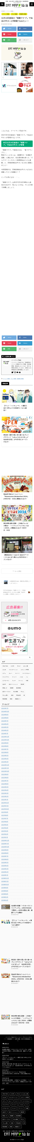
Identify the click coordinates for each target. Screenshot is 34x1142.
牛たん (22, 691)
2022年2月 (4, 796)
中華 (27, 680)
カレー (10, 673)
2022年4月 (4, 790)
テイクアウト (6, 677)
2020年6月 (4, 859)
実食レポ (5, 688)
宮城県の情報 (20, 378)
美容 (12, 695)
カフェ (4, 673)
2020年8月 (4, 853)
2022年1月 (4, 799)
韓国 (11, 699)
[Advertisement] (17, 109)
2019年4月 (4, 900)
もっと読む (18, 571)
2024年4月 (4, 724)
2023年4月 (4, 759)
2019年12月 (5, 878)
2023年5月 (4, 755)
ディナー (14, 677)
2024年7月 (4, 721)
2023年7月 (4, 749)
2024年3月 (4, 727)
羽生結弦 (18, 695)
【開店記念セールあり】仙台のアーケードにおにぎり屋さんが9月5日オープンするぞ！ (16, 557)
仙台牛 (4, 684)
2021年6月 (4, 821)
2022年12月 (5, 765)
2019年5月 (4, 897)
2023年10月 (5, 740)
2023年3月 (4, 762)
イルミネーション (13, 669)
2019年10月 (5, 884)
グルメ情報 (13, 378)
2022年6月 (4, 784)
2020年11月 (5, 843)
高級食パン (18, 699)
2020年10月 (5, 847)
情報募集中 (10, 1039)
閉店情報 (5, 699)
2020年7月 (4, 856)
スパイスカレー (26, 673)
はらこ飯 (25, 666)
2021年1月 (4, 837)
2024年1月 (4, 733)
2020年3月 (4, 869)
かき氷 (12, 666)
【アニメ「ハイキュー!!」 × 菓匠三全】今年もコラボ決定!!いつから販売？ (15, 408)
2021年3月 (4, 831)
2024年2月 (4, 730)
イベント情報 (6, 378)
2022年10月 (5, 771)
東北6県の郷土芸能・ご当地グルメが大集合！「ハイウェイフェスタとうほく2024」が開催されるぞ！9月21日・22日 (17, 1081)
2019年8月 (4, 891)
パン (27, 677)
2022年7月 (4, 781)
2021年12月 (5, 803)
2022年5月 (4, 787)
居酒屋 (11, 688)
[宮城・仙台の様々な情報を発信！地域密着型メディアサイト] (17, 6)
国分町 (22, 684)
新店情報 (18, 688)
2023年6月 (4, 752)
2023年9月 (4, 743)
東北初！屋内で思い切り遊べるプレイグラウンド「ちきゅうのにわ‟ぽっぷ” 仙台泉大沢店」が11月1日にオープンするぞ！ (17, 1065)
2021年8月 (4, 815)
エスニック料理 (25, 669)
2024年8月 (4, 718)
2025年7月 (4, 708)
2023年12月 (5, 736)
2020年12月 (5, 840)
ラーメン (20, 680)
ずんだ (18, 666)
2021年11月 (5, 806)
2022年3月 (4, 793)
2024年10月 (5, 711)
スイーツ (17, 673)
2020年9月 (4, 850)
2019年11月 (5, 881)
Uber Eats (5, 666)
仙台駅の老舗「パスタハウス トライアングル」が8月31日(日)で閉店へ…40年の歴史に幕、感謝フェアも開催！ (16, 1051)
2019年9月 (4, 888)
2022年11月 (5, 768)
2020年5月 (4, 862)
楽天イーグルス (6, 691)
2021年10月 (5, 809)
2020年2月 (4, 872)
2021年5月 (4, 825)
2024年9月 (4, 714)
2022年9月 (4, 774)
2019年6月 (4, 894)
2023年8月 (4, 746)
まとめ (4, 669)
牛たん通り (5, 695)
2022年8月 (4, 777)
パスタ (21, 677)
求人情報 (15, 691)
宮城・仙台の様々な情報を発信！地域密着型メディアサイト (17, 1131)
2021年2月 (4, 834)
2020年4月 (4, 866)
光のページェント (13, 684)
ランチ (14, 680)
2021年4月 (4, 828)
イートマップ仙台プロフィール (13, 1037)
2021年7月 (4, 818)
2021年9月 (4, 812)
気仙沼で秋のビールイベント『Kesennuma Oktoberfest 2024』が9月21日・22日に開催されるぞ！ (16, 496)
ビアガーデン (6, 680)
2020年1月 (4, 875)
